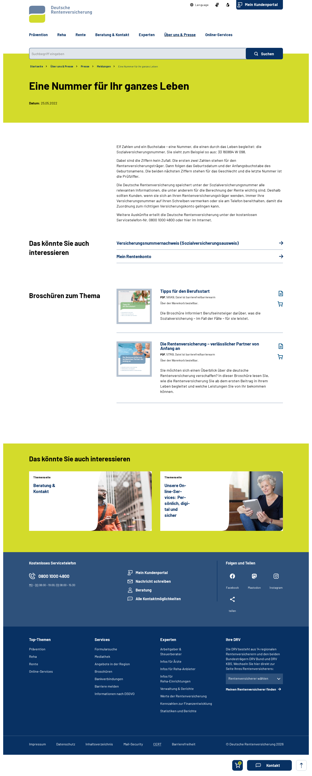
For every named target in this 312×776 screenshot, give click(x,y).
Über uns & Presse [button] (180, 34)
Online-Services (218, 34)
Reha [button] (61, 34)
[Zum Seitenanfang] (301, 765)
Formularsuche (106, 649)
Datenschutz (65, 744)
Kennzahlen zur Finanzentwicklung (186, 703)
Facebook (232, 587)
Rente (33, 664)
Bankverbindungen (109, 679)
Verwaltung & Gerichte (177, 688)
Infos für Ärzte (170, 661)
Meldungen (104, 66)
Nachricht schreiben (153, 581)
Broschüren (103, 671)
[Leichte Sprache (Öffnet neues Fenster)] (228, 4)
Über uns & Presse (62, 66)
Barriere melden (107, 686)
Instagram (276, 587)
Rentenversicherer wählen (248, 678)
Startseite (36, 66)
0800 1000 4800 (53, 576)
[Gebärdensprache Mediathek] (217, 4)
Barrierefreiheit (183, 744)
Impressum (37, 744)
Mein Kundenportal (261, 4)
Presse (85, 66)
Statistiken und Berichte (178, 711)
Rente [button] (81, 34)
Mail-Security (133, 744)
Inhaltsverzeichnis (99, 744)
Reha (33, 656)
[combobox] (137, 53)
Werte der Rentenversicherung (183, 696)
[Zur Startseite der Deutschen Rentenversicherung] (60, 14)
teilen (232, 611)
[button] (199, 4)
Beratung (144, 590)
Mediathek (102, 656)
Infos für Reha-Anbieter (177, 669)
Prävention (38, 34)
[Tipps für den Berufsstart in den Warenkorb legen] (277, 304)
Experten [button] (147, 34)
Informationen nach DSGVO (115, 694)
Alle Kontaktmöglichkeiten (158, 598)
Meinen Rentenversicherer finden (251, 689)
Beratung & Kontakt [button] (112, 34)
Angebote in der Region (112, 664)
